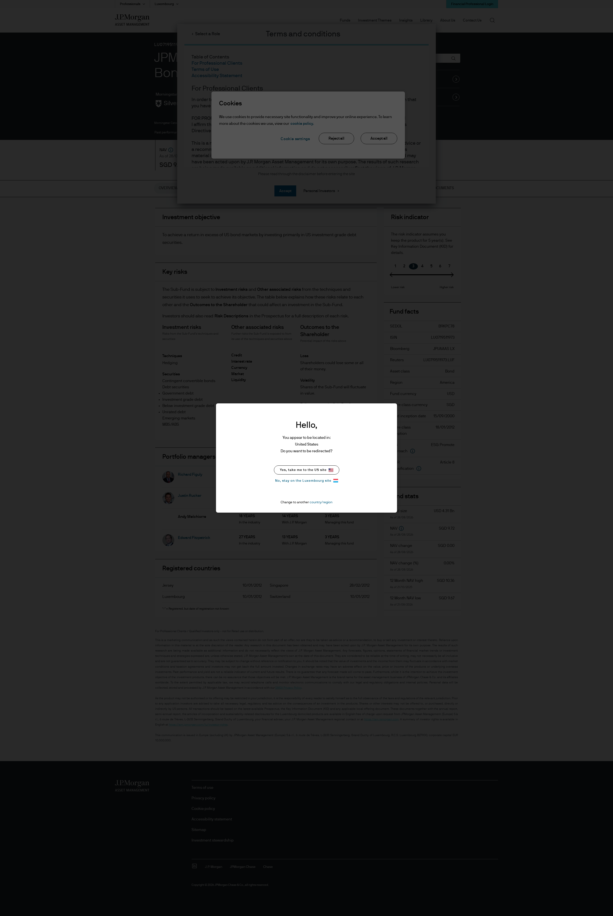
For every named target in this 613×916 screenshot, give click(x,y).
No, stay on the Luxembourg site (303, 480)
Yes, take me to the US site (303, 470)
